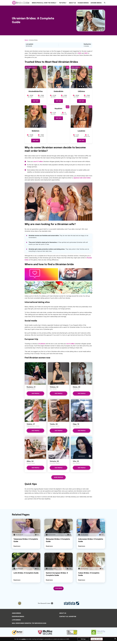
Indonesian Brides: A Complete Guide (90, 540)
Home (26, 40)
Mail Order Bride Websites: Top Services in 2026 (29, 623)
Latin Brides (16, 620)
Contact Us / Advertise (67, 616)
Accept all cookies (96, 639)
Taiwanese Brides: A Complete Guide (26, 540)
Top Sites (62, 3)
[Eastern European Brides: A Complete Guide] (58, 561)
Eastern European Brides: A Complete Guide (57, 574)
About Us (72, 3)
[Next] (26, 77)
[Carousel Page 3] (35, 381)
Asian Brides (16, 613)
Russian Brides (83, 3)
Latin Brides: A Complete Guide (26, 573)
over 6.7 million (38, 161)
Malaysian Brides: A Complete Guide (58, 540)
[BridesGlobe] (21, 3)
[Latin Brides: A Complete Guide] (26, 561)
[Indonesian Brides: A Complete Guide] (91, 527)
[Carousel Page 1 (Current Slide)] (32, 381)
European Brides (18, 616)
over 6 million (70, 343)
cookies (23, 639)
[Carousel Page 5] (83, 381)
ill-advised (42, 343)
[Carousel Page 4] (36, 381)
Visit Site (35, 101)
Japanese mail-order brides (82, 178)
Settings (83, 639)
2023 (86, 53)
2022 (79, 53)
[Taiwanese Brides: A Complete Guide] (26, 527)
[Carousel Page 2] (34, 381)
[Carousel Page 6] (84, 381)
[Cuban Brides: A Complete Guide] (91, 561)
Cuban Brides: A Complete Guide (88, 574)
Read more (17, 546)
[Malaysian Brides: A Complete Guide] (58, 527)
